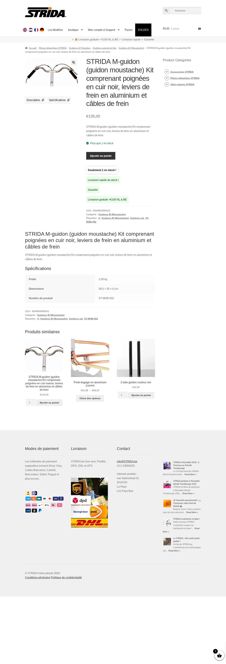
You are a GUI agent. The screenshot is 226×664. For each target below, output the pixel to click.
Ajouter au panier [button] (49, 402)
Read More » (190, 474)
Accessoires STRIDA (182, 72)
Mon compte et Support (101, 29)
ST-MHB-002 (91, 318)
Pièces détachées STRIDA (53, 48)
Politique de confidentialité (66, 577)
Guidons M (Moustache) (131, 48)
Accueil (32, 48)
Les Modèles (55, 29)
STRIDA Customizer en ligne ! (186, 519)
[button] (73, 62)
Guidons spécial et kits (104, 48)
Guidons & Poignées (79, 48)
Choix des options (90, 398)
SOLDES (143, 29)
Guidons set (137, 218)
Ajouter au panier (101, 156)
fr (99, 218)
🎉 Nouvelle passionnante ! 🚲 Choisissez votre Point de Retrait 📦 (187, 503)
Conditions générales (37, 577)
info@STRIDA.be (127, 461)
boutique (73, 29)
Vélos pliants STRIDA (182, 84)
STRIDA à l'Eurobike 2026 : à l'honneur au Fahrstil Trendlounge (186, 465)
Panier (129, 29)
